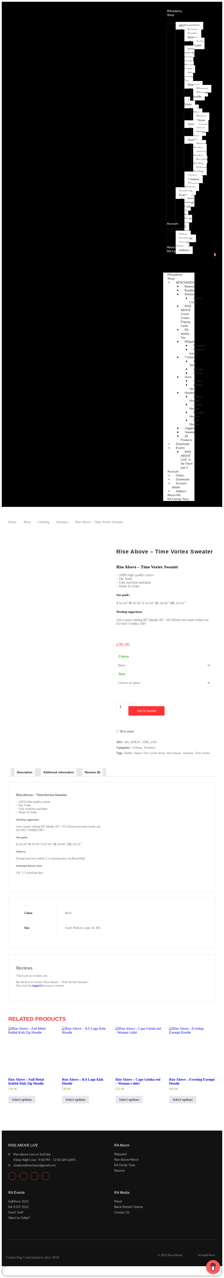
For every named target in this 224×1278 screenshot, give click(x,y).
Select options (22, 1099)
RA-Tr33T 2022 (18, 1207)
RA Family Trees (124, 1165)
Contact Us (121, 1212)
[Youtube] (12, 1176)
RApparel (190, 341)
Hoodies (190, 392)
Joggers (190, 428)
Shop (171, 278)
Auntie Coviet (195, 300)
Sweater (188, 753)
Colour (124, 656)
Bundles (190, 290)
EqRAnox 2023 (18, 1201)
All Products (186, 438)
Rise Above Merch (126, 1159)
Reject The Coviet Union (149, 753)
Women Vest (196, 386)
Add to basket (146, 711)
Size (122, 674)
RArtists (190, 294)
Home (12, 522)
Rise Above (174, 753)
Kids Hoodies (194, 422)
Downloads (183, 444)
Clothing (43, 522)
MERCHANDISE (186, 282)
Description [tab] (24, 772)
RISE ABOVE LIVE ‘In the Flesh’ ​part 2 (187, 459)
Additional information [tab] (58, 772)
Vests (188, 377)
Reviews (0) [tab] (92, 772)
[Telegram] (23, 1176)
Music (118, 1201)
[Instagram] (46, 1176)
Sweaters (190, 432)
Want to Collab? (19, 1218)
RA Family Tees (178, 499)
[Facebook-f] (34, 1176)
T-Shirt (192, 363)
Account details (179, 485)
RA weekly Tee (185, 333)
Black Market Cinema (128, 1207)
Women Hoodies (196, 398)
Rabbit (128, 753)
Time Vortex (202, 753)
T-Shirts (189, 357)
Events (180, 448)
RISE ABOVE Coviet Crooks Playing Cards (186, 316)
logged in (37, 985)
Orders (180, 475)
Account (172, 471)
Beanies (190, 286)
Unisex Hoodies (195, 406)
